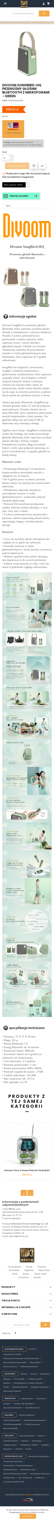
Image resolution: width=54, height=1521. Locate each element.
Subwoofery (7, 1449)
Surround (19, 1449)
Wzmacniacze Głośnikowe (12, 1461)
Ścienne (28, 1449)
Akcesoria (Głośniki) (10, 1428)
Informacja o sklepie (16, 1307)
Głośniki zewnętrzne (32, 1424)
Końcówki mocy (9, 1477)
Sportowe (6, 1383)
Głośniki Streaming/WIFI (12, 1424)
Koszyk (29, 1267)
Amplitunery (39, 1477)
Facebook (15, 1333)
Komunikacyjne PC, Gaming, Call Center (28, 1383)
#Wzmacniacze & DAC (13, 1456)
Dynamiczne (40, 1398)
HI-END (6, 1387)
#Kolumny (9, 1435)
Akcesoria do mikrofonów (12, 1408)
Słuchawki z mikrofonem (40, 1387)
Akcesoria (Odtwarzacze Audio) (14, 1362)
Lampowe (6, 1403)
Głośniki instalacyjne (26, 1415)
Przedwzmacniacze (10, 1469)
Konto (15, 1274)
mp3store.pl (28, 1494)
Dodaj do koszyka (17, 166)
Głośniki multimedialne (11, 1420)
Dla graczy (7, 1379)
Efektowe (24, 1441)
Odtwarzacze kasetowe (29, 1366)
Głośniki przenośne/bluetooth (34, 1420)
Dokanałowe (45, 1374)
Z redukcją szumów (35, 1379)
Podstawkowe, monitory (29, 1445)
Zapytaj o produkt (18, 195)
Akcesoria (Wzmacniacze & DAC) (15, 1473)
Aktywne (41, 1436)
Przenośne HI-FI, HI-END (12, 1354)
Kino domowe (37, 1441)
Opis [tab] (8, 206)
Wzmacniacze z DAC (28, 1469)
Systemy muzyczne (10, 1366)
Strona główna (14, 1267)
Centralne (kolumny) (10, 1441)
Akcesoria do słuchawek (12, 1391)
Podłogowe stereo (10, 1445)
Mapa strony (44, 1270)
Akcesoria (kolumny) (27, 1436)
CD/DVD (32, 1349)
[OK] (45, 1325)
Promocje (42, 1267)
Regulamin (29, 1270)
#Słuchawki (9, 1374)
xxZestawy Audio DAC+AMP (13, 1482)
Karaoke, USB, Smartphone (24, 1403)
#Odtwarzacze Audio (13, 1349)
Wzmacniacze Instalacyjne (40, 1473)
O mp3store (23, 1277)
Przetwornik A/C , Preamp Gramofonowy (18, 1465)
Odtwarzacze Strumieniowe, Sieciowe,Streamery (21, 1358)
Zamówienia (14, 1270)
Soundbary (45, 1445)
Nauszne (24, 1374)
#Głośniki (8, 1415)
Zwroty (26, 1274)
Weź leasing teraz (13, 185)
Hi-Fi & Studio (19, 1379)
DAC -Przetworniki (25, 1477)
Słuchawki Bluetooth (19, 1387)
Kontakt (37, 1277)
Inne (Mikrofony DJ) (32, 1408)
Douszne (34, 1374)
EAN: (4, 100)
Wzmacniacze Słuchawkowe (38, 1456)
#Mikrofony (10, 1398)
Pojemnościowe (27, 1398)
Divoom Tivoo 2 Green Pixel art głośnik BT (27, 1170)
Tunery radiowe (35, 1362)
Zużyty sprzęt (40, 1274)
